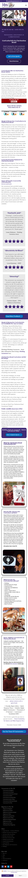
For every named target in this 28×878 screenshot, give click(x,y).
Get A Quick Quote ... (14, 435)
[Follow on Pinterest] (11, 866)
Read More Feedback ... (14, 316)
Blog (3, 856)
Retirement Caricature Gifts (9, 837)
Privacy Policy (14, 872)
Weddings (5, 846)
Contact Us (5, 860)
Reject (20, 875)
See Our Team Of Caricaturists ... (14, 731)
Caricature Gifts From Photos (9, 834)
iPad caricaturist (13, 663)
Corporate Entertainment (8, 841)
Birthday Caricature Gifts (8, 835)
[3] (14, 115)
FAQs (4, 855)
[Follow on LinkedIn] (8, 866)
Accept (7, 875)
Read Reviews (14, 61)
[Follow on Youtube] (5, 866)
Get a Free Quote (14, 56)
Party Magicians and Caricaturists (10, 844)
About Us (4, 853)
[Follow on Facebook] (2, 866)
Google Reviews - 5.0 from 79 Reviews (11, 830)
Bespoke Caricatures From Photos (10, 832)
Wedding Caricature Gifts (8, 839)
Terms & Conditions (7, 858)
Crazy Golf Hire (6, 842)
